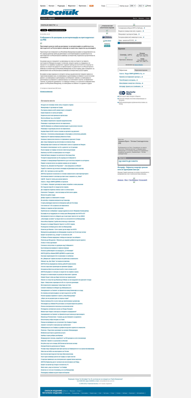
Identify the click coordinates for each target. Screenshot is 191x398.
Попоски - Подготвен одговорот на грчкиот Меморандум (59, 330)
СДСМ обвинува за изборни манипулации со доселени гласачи (61, 126)
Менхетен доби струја (48, 195)
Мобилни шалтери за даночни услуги (53, 333)
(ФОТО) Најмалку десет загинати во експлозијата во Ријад (60, 362)
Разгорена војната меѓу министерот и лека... (130, 37)
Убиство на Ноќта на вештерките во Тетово (55, 351)
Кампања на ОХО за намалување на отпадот (55, 152)
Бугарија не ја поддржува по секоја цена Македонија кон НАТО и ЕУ (63, 213)
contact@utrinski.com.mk (106, 381)
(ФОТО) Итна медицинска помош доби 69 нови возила (58, 264)
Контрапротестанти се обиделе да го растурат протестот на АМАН (63, 216)
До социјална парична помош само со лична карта (57, 189)
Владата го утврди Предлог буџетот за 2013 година (58, 224)
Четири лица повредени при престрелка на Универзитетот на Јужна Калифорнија (67, 349)
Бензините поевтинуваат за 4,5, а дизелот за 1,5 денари (59, 147)
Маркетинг (71, 6)
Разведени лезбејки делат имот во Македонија (56, 227)
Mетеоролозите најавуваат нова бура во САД (56, 285)
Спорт (148, 18)
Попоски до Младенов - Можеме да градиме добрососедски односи (63, 240)
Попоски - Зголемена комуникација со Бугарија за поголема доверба (63, 134)
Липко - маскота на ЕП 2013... (126, 40)
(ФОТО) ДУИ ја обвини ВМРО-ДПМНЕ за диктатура (57, 253)
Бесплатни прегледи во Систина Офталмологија (57, 354)
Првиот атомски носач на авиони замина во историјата (59, 163)
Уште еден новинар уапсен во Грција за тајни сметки (58, 356)
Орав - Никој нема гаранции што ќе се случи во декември (59, 282)
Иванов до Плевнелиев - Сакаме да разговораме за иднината (61, 317)
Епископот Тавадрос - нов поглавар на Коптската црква (59, 192)
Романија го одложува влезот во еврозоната (55, 123)
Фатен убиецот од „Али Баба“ (51, 118)
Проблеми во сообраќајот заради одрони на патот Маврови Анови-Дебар (65, 211)
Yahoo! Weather (138, 64)
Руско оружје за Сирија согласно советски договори (58, 150)
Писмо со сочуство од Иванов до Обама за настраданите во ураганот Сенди (66, 280)
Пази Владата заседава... (127, 80)
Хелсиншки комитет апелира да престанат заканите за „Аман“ (61, 176)
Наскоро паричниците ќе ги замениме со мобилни (57, 256)
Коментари (93, 393)
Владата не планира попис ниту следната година (57, 105)
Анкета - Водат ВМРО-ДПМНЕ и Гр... (131, 73)
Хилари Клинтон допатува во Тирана (53, 346)
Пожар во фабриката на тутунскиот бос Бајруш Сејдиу (59, 322)
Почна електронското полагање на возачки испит (57, 306)
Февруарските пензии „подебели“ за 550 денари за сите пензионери (63, 338)
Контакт (51, 6)
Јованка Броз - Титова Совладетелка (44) (133, 142)
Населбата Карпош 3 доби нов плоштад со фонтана (58, 221)
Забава (124, 393)
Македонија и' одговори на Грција (52, 107)
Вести (135, 18)
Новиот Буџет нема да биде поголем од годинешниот (58, 277)
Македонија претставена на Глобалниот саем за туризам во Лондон (63, 144)
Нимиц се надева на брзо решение (52, 208)
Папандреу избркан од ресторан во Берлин (55, 372)
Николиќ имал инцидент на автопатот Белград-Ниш (58, 155)
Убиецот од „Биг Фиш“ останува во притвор (55, 261)
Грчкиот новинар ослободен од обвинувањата (56, 288)
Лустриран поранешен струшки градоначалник (56, 121)
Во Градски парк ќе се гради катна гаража (54, 187)
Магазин (141, 18)
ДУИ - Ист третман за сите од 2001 (52, 171)
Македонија (75, 393)
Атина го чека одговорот (49, 242)
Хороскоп (132, 393)
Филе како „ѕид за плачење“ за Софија (54, 367)
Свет (100, 393)
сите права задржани (105, 383)
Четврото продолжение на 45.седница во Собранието (58, 158)
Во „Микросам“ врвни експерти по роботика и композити (59, 258)
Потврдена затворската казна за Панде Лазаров (57, 309)
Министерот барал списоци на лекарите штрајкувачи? (58, 311)
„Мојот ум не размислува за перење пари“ (55, 298)
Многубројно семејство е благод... (130, 83)
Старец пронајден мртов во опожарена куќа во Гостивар (59, 203)
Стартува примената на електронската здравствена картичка (61, 359)
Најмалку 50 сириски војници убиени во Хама (56, 136)
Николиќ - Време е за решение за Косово (54, 341)
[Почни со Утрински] (107, 38)
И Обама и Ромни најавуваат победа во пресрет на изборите (60, 237)
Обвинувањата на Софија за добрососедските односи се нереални (63, 327)
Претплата (82, 6)
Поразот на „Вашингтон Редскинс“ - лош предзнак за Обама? (61, 166)
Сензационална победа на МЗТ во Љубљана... (130, 28)
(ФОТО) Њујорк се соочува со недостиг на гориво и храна (59, 272)
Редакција (61, 6)
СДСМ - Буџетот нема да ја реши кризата (54, 179)
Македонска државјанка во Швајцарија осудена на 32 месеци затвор (63, 232)
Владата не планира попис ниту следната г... (130, 31)
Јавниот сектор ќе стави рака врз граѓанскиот (56, 325)
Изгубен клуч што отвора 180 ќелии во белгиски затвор (59, 343)
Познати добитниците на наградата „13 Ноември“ (57, 250)
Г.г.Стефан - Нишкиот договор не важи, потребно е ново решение (62, 184)
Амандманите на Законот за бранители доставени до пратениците (63, 314)
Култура (106, 393)
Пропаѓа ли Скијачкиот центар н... (130, 77)
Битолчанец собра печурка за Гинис (53, 319)
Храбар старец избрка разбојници (52, 335)
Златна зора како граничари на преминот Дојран (57, 266)
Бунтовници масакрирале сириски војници (55, 248)
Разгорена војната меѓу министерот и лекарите (56, 110)
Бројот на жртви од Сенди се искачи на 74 (54, 364)
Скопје (118, 393)
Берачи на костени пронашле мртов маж (54, 115)
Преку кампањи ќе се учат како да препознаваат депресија (60, 301)
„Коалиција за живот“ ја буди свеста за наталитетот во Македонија (63, 219)
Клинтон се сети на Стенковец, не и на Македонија (57, 370)
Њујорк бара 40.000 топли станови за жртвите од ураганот (60, 131)
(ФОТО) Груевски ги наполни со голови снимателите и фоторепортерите (64, 174)
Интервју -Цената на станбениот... (130, 86)
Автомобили (140, 393)
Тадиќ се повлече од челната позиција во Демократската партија (62, 168)
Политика (67, 393)
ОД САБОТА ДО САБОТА (128, 161)
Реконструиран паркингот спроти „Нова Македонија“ (58, 295)
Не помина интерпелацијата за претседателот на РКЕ (58, 293)
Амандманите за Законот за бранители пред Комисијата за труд (62, 290)
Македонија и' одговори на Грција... (128, 34)
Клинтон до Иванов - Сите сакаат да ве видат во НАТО (58, 229)
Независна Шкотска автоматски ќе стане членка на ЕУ (59, 269)
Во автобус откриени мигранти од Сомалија (55, 200)
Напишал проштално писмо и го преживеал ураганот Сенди (60, 139)
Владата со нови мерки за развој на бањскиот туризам (59, 274)
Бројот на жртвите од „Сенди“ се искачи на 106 (56, 235)
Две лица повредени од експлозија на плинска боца (58, 142)
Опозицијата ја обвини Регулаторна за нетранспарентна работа (61, 303)
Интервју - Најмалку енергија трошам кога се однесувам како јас (133, 168)
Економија (84, 393)
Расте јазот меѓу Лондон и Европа (129, 96)
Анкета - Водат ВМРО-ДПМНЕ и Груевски (54, 181)
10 (140, 43)
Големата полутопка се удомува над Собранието (57, 245)
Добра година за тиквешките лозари (53, 197)
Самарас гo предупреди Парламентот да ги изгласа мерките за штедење (65, 160)
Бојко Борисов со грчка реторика (51, 113)
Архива (42, 6)
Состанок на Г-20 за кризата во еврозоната (55, 205)
